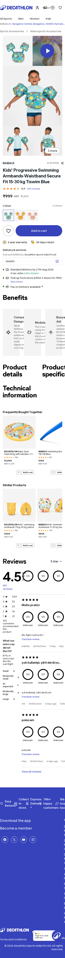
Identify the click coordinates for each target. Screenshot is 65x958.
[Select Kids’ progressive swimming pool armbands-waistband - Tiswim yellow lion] (20, 215)
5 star (54, 561)
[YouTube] (23, 839)
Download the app (16, 820)
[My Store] (45, 7)
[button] (7, 18)
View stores (16, 281)
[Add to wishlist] (8, 230)
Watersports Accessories (45, 31)
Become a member (16, 828)
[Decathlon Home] (16, 7)
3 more (52, 150)
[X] (14, 839)
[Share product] (62, 163)
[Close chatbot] (33, 932)
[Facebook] (5, 839)
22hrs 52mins (31, 273)
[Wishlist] (60, 7)
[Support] (52, 7)
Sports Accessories (12, 31)
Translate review (31, 639)
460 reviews (33, 188)
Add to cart (28, 472)
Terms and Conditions (13, 939)
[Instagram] (33, 839)
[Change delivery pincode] (57, 261)
